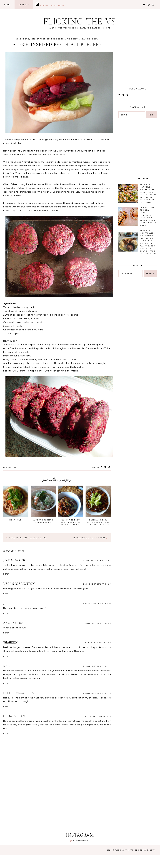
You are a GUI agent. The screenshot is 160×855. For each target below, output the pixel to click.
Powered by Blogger (51, 5)
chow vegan (14, 716)
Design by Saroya (145, 850)
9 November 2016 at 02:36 (97, 693)
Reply (6, 574)
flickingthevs (81, 841)
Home (7, 5)
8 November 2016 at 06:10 (97, 603)
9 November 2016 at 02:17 (97, 666)
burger (41, 39)
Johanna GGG (15, 560)
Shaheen (10, 642)
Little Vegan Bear (19, 693)
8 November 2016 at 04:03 (97, 561)
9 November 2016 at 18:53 (97, 716)
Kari (6, 666)
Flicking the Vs (80, 22)
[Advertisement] (79, 804)
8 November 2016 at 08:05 (97, 623)
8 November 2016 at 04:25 (97, 584)
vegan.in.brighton (19, 584)
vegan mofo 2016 (88, 39)
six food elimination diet (62, 39)
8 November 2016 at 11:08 (97, 643)
